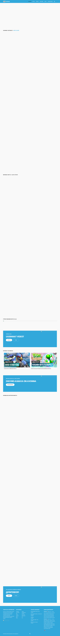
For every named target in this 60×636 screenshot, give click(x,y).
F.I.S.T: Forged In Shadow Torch (8, 428)
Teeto (4, 98)
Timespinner (5, 498)
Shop (45, 1)
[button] (56, 1)
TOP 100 (23, 613)
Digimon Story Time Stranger (8, 63)
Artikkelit (7, 208)
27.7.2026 (4, 170)
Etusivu (29, 1)
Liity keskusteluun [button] (10, 384)
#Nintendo (47, 625)
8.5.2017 (4, 279)
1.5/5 (6, 99)
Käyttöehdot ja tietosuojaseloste (13, 633)
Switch (11, 99)
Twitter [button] (9, 595)
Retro (17, 618)
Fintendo (5, 633)
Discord (41, 1)
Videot (37, 1)
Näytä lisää (16, 30)
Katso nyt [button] (9, 340)
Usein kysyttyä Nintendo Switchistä (9, 207)
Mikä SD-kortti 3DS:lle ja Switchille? (9, 313)
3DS (8, 314)
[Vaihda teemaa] (54, 1)
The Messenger (6, 463)
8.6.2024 (4, 208)
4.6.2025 (4, 243)
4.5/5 (6, 134)
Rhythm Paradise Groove (7, 133)
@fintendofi (50, 609)
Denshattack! (5, 169)
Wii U (17, 616)
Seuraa (45, 609)
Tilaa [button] (16, 340)
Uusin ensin (23, 614)
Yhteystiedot (50, 1)
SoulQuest (32, 617)
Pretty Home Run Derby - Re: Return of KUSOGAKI (36, 614)
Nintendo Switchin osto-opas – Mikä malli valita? (12, 242)
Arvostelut (8, 99)
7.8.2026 (4, 99)
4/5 (6, 499)
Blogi (34, 1)
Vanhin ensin (23, 615)
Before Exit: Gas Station (34, 622)
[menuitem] (30, 1)
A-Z (22, 616)
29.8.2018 (4, 464)
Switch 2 (13, 99)
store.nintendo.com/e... (47, 628)
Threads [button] (16, 595)
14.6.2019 (4, 499)
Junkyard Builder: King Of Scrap (35, 611)
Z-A (22, 618)
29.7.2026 (4, 134)
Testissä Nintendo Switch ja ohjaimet (9, 278)
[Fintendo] (6, 1)
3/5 (6, 464)
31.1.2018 (4, 314)
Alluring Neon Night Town (34, 619)
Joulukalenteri (24, 612)
